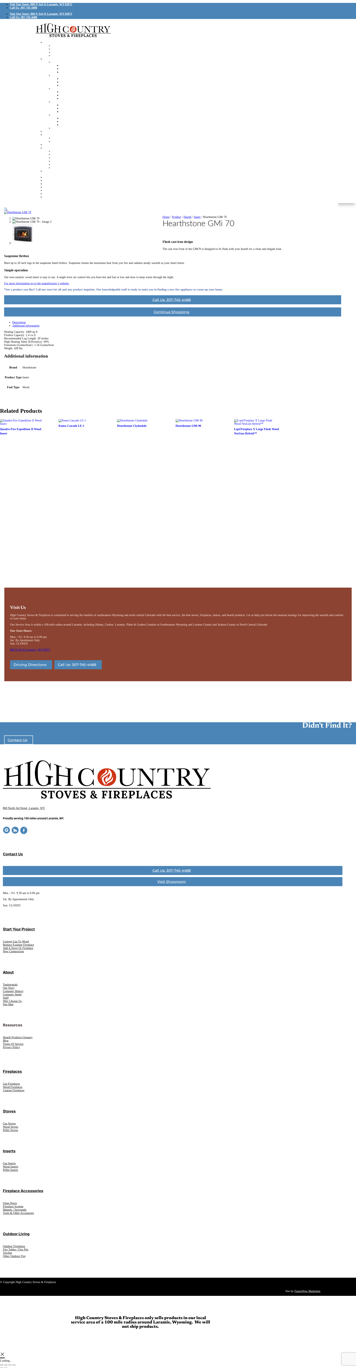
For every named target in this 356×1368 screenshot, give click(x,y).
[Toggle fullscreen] (5, 1365)
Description (19, 322)
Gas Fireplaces (11, 1083)
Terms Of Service (13, 1044)
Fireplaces (12, 1071)
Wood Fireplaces (12, 1087)
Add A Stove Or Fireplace (18, 948)
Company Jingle (12, 994)
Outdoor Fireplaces (14, 1246)
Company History (13, 991)
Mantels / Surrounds (14, 1209)
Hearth (187, 217)
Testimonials (10, 984)
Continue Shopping (171, 312)
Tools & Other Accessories (18, 1213)
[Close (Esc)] (14, 1365)
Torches (7, 1252)
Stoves (9, 1111)
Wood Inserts (10, 1166)
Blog (5, 1040)
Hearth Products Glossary (18, 1037)
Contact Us (17, 740)
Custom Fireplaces (13, 1090)
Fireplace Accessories (23, 1191)
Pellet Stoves (10, 1130)
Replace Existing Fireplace (18, 944)
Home (166, 217)
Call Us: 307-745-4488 (23, 7)
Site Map (8, 1004)
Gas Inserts (9, 1163)
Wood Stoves (10, 1126)
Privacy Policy (11, 1047)
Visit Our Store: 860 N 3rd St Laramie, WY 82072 (41, 4)
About (8, 972)
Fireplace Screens (13, 1206)
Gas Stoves (9, 1123)
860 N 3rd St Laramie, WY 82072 (30, 649)
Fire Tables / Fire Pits (15, 1249)
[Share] (10, 1365)
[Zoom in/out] (1, 1365)
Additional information (25, 325)
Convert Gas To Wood (16, 941)
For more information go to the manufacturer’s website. (36, 283)
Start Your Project (19, 929)
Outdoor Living (16, 1234)
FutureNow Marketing (307, 1291)
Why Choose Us (12, 1001)
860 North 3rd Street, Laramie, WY (24, 808)
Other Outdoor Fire (14, 1256)
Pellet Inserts (10, 1170)
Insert (197, 217)
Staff (6, 997)
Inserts (9, 1151)
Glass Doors (10, 1203)
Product (176, 217)
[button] (6, 209)
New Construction (13, 951)
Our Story (9, 987)
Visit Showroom (171, 882)
